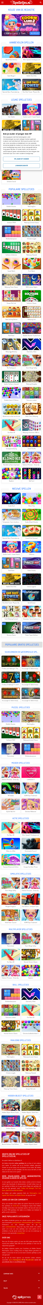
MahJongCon (33, 1193)
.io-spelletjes (37, 1222)
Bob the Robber (18, 1190)
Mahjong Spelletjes (21, 1040)
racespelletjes (21, 1233)
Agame (11, 1260)
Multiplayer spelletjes (21, 929)
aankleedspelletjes (10, 1227)
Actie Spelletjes (20, 818)
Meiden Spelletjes (21, 762)
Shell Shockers (11, 1195)
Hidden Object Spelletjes (21, 1095)
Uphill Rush (9, 1190)
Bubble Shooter (21, 1195)
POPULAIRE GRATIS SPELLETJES (22, 644)
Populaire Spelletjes (21, 189)
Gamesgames (17, 1260)
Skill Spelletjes (21, 984)
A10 (22, 1260)
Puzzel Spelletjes (21, 707)
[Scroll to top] (39, 1297)
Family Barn (16, 1205)
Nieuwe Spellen (21, 488)
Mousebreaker (30, 1260)
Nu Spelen (35, 33)
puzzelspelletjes (16, 1222)
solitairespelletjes (26, 1222)
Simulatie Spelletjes (20, 873)
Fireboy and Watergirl (27, 1188)
